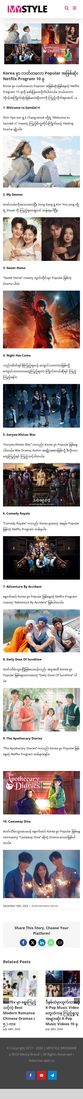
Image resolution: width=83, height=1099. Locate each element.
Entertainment (40, 906)
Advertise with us (42, 1066)
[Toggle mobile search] (67, 8)
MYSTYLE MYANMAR (61, 1053)
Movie (54, 906)
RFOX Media (20, 1060)
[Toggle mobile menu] (75, 8)
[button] (6, 1004)
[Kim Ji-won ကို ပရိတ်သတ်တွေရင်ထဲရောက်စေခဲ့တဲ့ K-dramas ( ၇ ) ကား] (63, 972)
